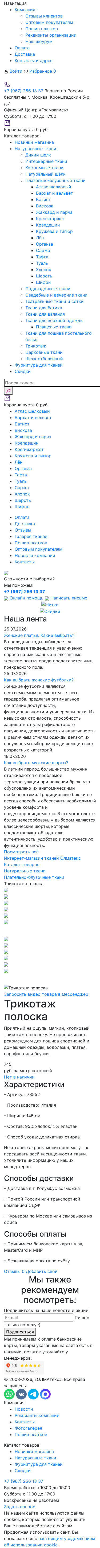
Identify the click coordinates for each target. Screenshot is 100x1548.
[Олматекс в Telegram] (34, 1394)
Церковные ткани (44, 352)
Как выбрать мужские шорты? (36, 762)
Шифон (43, 282)
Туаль (42, 263)
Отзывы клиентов (44, 16)
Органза (44, 244)
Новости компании (35, 555)
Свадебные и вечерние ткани (56, 295)
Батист (43, 199)
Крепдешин (48, 225)
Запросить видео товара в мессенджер (46, 994)
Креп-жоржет (50, 218)
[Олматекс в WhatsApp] (10, 1394)
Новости (24, 1409)
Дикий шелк (38, 155)
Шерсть (44, 276)
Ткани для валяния (45, 314)
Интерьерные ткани (46, 161)
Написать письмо (68, 598)
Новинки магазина (34, 1451)
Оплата (22, 47)
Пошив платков (41, 28)
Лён (40, 237)
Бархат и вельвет (54, 193)
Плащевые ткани (54, 326)
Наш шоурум (39, 41)
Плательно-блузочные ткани (55, 180)
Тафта (42, 256)
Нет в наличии (19, 1077)
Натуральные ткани (35, 1457)
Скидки (23, 1470)
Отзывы (23, 530)
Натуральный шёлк (45, 174)
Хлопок (43, 269)
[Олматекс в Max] (45, 1394)
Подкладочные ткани (47, 288)
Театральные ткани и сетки (54, 301)
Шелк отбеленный (44, 358)
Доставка (25, 54)
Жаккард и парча (54, 212)
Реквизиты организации (51, 35)
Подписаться (20, 1331)
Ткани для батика (43, 307)
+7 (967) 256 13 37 (23, 90)
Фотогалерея (28, 1428)
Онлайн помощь (26, 598)
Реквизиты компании (37, 1415)
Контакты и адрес (34, 60)
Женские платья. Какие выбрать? (39, 635)
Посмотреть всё (21, 851)
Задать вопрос (19, 1506)
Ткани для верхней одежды (54, 320)
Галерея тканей (31, 536)
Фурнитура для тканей (39, 1464)
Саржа (43, 250)
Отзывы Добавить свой (31, 1271)
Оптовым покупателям (49, 22)
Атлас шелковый (53, 186)
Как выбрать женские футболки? (39, 679)
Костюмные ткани (44, 167)
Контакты (25, 561)
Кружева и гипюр (54, 231)
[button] (50, 930)
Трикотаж (35, 346)
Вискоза (44, 205)
